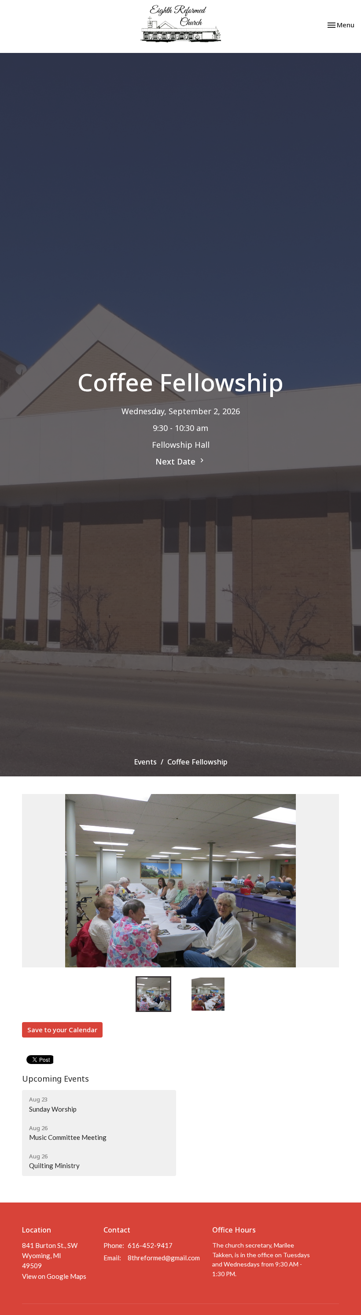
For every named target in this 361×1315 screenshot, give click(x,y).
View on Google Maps (54, 1276)
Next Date (176, 461)
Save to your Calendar (62, 1029)
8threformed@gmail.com (164, 1258)
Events (145, 762)
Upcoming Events (55, 1078)
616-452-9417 (150, 1245)
